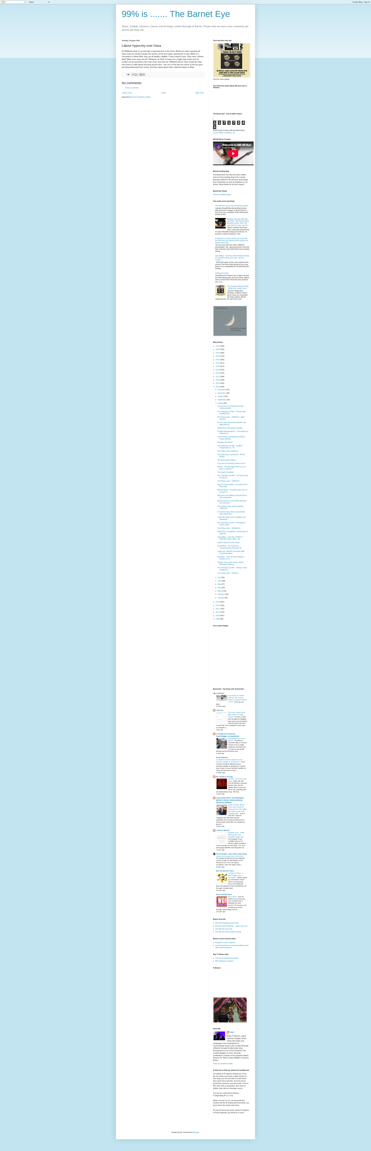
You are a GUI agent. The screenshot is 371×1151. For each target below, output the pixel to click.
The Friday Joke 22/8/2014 (227, 451)
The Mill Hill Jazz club (223, 929)
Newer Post (127, 93)
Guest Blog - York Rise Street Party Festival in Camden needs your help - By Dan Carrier (232, 258)
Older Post (199, 93)
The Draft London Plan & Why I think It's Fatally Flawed (236, 715)
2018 (218, 373)
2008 (218, 619)
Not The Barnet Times (225, 871)
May (219, 584)
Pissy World (232, 897)
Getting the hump (222, 273)
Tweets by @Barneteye (222, 195)
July (219, 578)
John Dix (219, 710)
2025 (218, 349)
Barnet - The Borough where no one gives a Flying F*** (231, 468)
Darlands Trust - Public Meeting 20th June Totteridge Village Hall (236, 835)
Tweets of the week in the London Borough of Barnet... (230, 563)
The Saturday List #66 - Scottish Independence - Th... (229, 447)
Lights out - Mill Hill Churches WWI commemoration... (230, 552)
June (220, 581)
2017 (218, 377)
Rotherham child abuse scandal (229, 428)
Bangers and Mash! (225, 442)
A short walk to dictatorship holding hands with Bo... (231, 438)
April (220, 588)
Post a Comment (131, 88)
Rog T (232, 1032)
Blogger (196, 1132)
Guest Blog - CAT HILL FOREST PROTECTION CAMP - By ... (229, 538)
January (221, 598)
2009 (218, 616)
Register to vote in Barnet (225, 943)
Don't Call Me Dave (224, 894)
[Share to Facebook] (141, 74)
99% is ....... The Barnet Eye (176, 14)
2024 (218, 353)
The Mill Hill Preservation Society (228, 932)
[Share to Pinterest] (143, 74)
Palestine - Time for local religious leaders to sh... (230, 558)
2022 (218, 360)
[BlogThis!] (135, 74)
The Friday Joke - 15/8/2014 (228, 481)
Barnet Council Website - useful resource (231, 926)
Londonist (220, 693)
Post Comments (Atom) (141, 97)
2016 (218, 380)
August (221, 403)
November (222, 393)
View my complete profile (223, 1064)
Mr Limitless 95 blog (224, 777)
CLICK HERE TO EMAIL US (224, 133)
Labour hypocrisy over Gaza (228, 543)
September (222, 400)
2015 (218, 383)
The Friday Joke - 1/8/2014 (227, 573)
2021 (218, 363)
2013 (218, 602)
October (221, 396)
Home (163, 93)
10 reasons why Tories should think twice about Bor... (231, 513)
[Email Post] (128, 74)
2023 (218, 356)
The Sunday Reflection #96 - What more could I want (238, 287)
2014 (218, 387)
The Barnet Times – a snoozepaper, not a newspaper (235, 875)
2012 (218, 605)
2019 (218, 370)
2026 (218, 346)
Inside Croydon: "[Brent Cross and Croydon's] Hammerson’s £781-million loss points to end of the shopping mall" (237, 809)
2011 (218, 609)
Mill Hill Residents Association (227, 923)
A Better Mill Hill (222, 830)
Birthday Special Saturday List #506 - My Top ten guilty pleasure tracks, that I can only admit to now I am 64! (238, 222)
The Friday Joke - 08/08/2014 (228, 528)
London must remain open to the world (229, 856)
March (220, 591)
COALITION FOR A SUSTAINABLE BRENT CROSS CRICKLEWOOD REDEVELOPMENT (230, 800)
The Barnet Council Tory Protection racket (231, 206)
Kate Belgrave (222, 757)
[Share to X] (138, 74)
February (221, 594)
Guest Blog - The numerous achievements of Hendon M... (229, 547)
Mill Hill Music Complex (224, 961)
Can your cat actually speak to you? (231, 463)
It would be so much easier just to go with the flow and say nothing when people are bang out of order (231, 240)
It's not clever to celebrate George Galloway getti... (230, 407)
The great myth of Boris (226, 460)
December (222, 390)
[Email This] (132, 74)
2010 (218, 612)
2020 (218, 366)
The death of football (225, 472)
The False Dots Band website (226, 958)
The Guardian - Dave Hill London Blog (231, 854)
